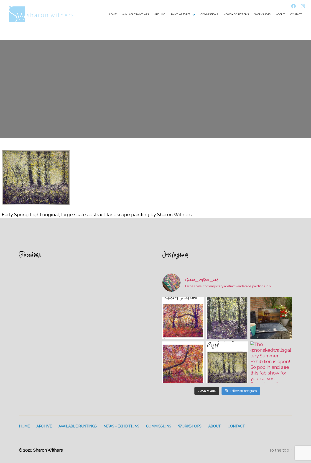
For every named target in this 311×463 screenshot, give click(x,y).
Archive (159, 14)
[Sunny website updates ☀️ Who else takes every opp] (271, 318)
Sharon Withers (48, 450)
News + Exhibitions (236, 14)
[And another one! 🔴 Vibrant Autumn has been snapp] (183, 318)
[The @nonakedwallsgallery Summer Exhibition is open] (271, 362)
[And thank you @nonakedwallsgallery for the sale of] (183, 362)
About (280, 14)
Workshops (262, 14)
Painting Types (180, 14)
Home (113, 14)
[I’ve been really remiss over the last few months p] (227, 362)
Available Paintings (135, 14)
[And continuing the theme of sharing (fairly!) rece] (227, 318)
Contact (296, 14)
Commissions (209, 14)
